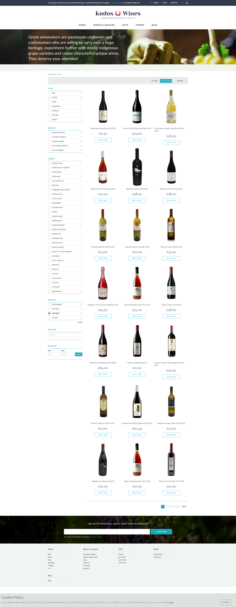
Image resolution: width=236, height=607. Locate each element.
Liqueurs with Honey (90, 557)
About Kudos (158, 554)
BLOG (154, 25)
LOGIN (164, 3)
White (50, 557)
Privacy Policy (96, 537)
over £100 (121, 563)
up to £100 (122, 560)
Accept (225, 602)
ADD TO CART (103, 140)
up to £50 (121, 557)
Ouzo (85, 560)
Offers (140, 25)
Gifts (125, 25)
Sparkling (51, 563)
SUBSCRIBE (161, 532)
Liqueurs (86, 568)
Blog (49, 581)
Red (49, 554)
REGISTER (174, 3)
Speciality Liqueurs (89, 554)
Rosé (49, 560)
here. (171, 602)
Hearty (120, 554)
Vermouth (86, 566)
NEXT (184, 507)
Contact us (157, 557)
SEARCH (79, 354)
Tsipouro (86, 563)
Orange (50, 566)
